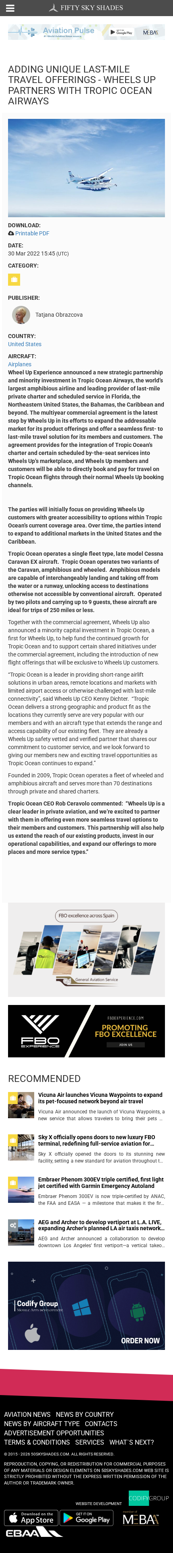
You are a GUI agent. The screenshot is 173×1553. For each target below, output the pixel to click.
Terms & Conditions (37, 1442)
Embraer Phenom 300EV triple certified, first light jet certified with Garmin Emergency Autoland (101, 1183)
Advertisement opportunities (54, 1433)
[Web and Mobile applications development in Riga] (149, 1498)
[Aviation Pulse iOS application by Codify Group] (31, 1518)
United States (24, 344)
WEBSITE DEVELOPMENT (99, 1503)
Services (89, 1442)
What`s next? (131, 1442)
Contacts (101, 1424)
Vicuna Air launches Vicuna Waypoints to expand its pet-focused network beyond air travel (100, 1098)
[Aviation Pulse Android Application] (86, 31)
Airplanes (19, 364)
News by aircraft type (42, 1424)
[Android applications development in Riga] (86, 1309)
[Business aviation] (15, 280)
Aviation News (27, 1414)
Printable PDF (32, 233)
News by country (85, 1414)
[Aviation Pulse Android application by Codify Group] (91, 1518)
